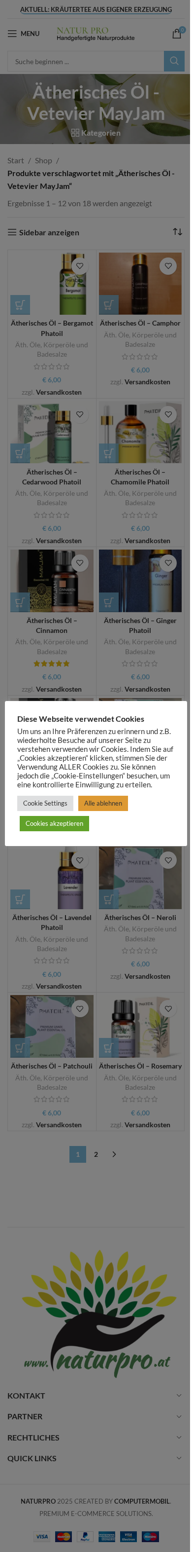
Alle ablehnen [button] (103, 803)
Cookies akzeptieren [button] (54, 823)
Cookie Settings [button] (45, 803)
